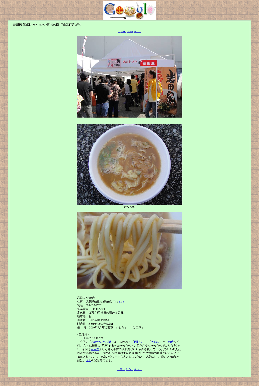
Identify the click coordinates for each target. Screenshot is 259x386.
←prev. (122, 31)
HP (97, 297)
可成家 (155, 341)
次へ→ (138, 369)
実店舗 (95, 349)
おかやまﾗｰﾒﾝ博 (101, 341)
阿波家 (138, 341)
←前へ (121, 369)
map (121, 301)
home (130, 31)
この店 (169, 341)
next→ (137, 31)
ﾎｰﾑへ (129, 369)
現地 (88, 360)
